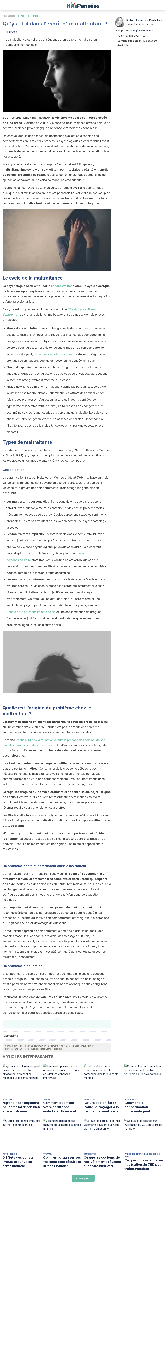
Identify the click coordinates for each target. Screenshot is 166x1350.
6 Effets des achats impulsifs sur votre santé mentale (18, 1162)
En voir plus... (83, 1178)
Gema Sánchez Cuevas (140, 24)
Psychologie (9, 16)
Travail (47, 1154)
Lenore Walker (61, 286)
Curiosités (90, 1154)
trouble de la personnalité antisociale (30, 612)
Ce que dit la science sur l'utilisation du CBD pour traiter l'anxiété (143, 1164)
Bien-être (8, 1099)
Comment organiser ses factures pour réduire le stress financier (62, 1162)
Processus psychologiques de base (142, 1155)
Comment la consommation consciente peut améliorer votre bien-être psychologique (141, 1107)
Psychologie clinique (29, 16)
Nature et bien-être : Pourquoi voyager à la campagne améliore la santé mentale (101, 1107)
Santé (46, 1099)
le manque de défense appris (53, 354)
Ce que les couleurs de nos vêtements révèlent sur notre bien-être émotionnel (102, 1162)
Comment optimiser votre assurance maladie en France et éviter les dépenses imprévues (59, 1107)
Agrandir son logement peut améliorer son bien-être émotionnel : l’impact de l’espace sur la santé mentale (22, 1107)
